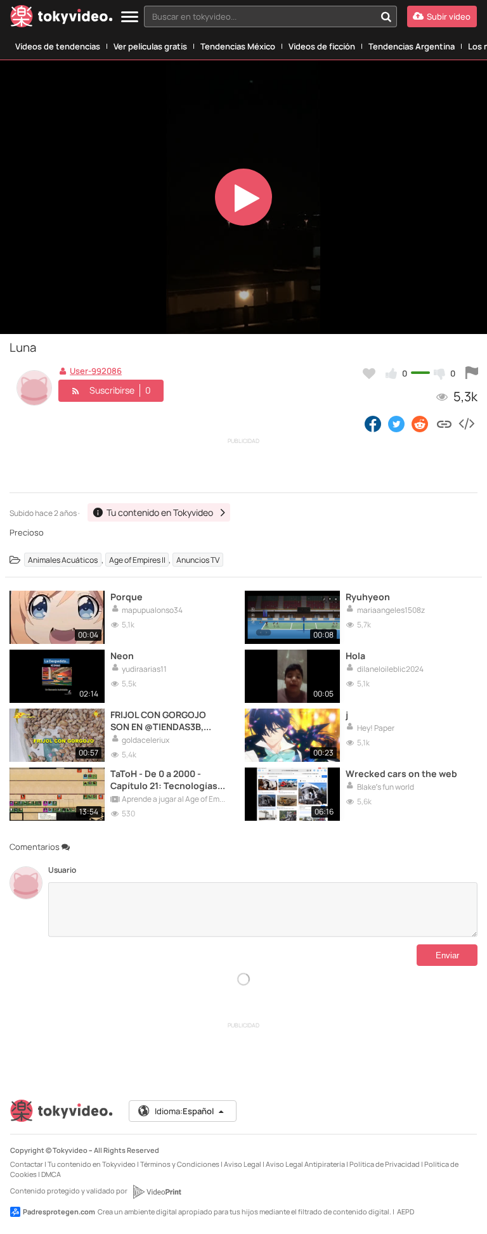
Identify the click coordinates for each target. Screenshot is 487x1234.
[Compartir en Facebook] (373, 423)
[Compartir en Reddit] (421, 423)
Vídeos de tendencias (57, 46)
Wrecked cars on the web (401, 774)
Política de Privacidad (384, 1164)
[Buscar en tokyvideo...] (386, 16)
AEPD (405, 1211)
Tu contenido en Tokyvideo (92, 1164)
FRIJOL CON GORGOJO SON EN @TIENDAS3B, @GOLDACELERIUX (158, 721)
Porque (126, 597)
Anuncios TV (197, 560)
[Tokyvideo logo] (61, 18)
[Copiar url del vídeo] (444, 423)
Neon (122, 656)
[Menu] (129, 17)
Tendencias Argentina (411, 46)
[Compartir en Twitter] (396, 423)
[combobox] (270, 16)
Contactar (26, 1164)
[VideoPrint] (156, 1191)
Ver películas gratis (150, 46)
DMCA (51, 1174)
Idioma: (184, 1111)
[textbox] (260, 16)
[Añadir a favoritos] (369, 373)
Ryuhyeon (368, 597)
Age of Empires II (137, 560)
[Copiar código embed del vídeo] (466, 423)
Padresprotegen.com (59, 1211)
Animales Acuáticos (63, 560)
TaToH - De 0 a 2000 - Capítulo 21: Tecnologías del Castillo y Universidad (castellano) (166, 780)
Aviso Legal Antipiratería (305, 1164)
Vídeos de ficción (322, 46)
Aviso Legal (242, 1164)
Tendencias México (237, 46)
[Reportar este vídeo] (471, 373)
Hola (355, 656)
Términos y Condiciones (179, 1164)
